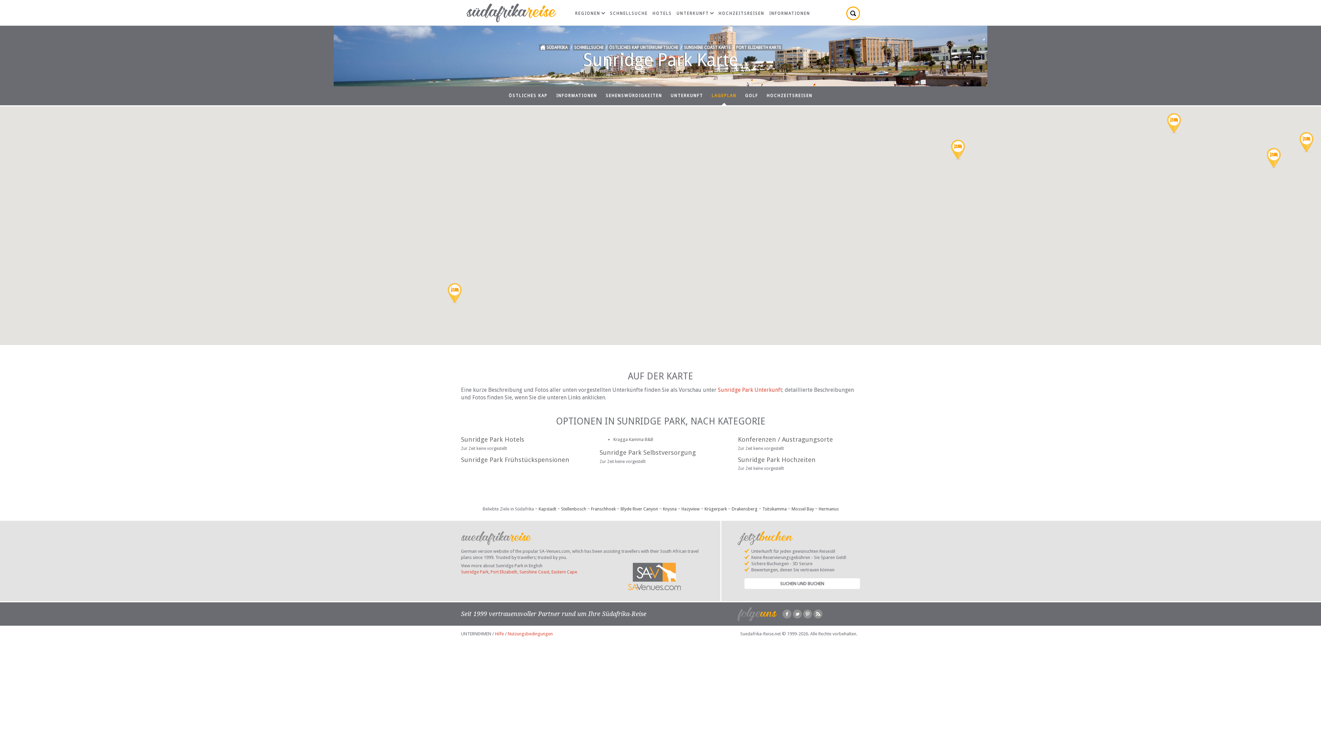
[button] (1306, 142)
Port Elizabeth (504, 571)
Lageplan (724, 95)
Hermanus (829, 509)
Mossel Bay (803, 509)
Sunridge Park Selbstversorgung (648, 452)
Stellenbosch (573, 509)
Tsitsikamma (774, 509)
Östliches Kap (528, 95)
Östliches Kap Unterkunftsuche (643, 47)
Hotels (662, 13)
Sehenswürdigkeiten (634, 95)
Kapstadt (547, 509)
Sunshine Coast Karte (707, 47)
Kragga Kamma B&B (633, 439)
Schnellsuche (629, 13)
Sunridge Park (474, 571)
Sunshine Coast (534, 571)
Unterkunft (693, 13)
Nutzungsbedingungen (530, 633)
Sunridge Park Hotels (492, 439)
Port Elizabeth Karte (758, 47)
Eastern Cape (564, 571)
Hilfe (499, 633)
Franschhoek (603, 509)
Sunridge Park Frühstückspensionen (515, 459)
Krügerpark (716, 509)
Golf (751, 95)
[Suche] (853, 13)
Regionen (587, 13)
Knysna (670, 509)
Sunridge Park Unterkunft (750, 390)
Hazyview (690, 509)
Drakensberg (745, 509)
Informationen (789, 13)
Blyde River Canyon (639, 509)
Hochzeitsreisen (741, 13)
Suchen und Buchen (802, 583)
